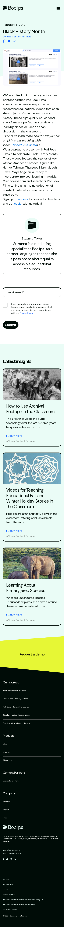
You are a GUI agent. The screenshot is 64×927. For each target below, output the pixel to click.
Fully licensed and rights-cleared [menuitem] (16, 707)
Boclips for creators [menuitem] (11, 781)
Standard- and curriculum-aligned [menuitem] (17, 715)
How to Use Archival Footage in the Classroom (30, 408)
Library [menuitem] (6, 744)
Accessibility (8, 884)
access (23, 199)
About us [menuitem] (6, 801)
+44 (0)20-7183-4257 (11, 850)
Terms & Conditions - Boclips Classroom (19, 904)
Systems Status (9, 894)
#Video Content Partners (20, 441)
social (18, 204)
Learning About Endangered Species (25, 588)
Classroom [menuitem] (7, 760)
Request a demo (32, 654)
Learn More (15, 436)
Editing (5, 889)
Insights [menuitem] (6, 810)
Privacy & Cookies (10, 909)
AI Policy (6, 879)
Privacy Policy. (26, 313)
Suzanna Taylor (32, 238)
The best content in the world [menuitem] (14, 690)
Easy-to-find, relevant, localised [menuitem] (15, 699)
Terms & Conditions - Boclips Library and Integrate (23, 899)
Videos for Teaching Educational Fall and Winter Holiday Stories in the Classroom (29, 498)
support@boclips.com (12, 853)
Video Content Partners (17, 36)
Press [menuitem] (5, 818)
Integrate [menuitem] (6, 752)
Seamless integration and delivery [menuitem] (16, 723)
